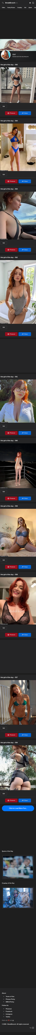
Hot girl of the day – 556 (9, 742)
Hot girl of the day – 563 (9, 189)
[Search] (33, 3)
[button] (30, 3)
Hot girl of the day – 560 (9, 440)
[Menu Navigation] (3, 3)
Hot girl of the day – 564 (9, 121)
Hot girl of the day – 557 (9, 677)
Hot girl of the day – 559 (9, 506)
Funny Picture (11, 7)
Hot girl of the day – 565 (9, 64)
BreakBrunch (11, 1024)
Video (3, 7)
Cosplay (19, 7)
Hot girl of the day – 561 (9, 377)
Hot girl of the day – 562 (9, 257)
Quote (30, 7)
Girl (25, 7)
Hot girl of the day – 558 (9, 574)
